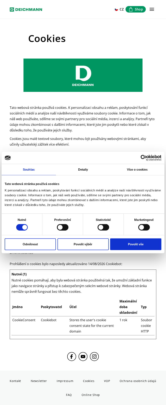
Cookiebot (113, 264)
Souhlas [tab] (29, 169)
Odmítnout (30, 244)
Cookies (88, 381)
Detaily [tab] (83, 169)
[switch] (62, 227)
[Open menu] (151, 9)
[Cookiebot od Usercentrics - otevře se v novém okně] (143, 158)
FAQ (69, 395)
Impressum (65, 381)
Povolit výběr (83, 244)
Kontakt (15, 381)
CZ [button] (122, 9)
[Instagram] (94, 356)
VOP (107, 381)
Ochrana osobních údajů (138, 381)
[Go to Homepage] (26, 9)
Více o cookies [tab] (137, 169)
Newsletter (39, 381)
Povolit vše (136, 244)
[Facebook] (71, 356)
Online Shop (91, 395)
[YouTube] (83, 356)
